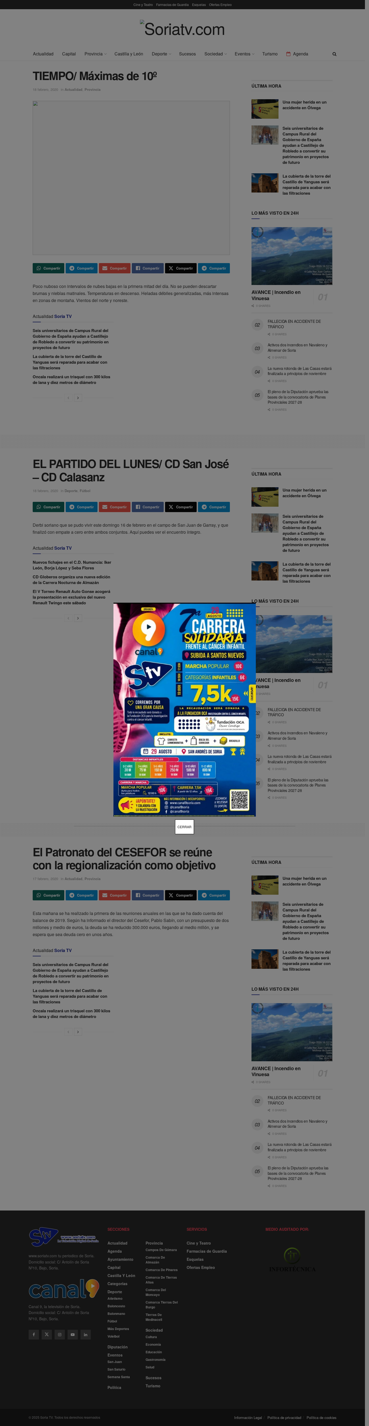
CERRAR (184, 826)
